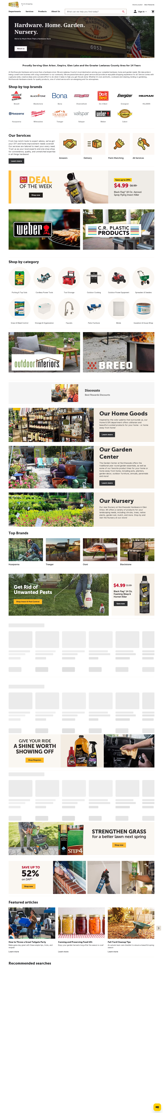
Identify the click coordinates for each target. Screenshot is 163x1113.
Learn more (16, 161)
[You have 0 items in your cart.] (152, 11)
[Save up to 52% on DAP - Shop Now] (81, 877)
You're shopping (26, 4)
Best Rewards (149, 5)
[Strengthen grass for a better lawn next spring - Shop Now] (81, 838)
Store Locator (137, 5)
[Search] (123, 12)
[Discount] (81, 393)
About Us (55, 11)
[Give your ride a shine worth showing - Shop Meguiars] (81, 750)
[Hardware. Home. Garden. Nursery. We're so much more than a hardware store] (81, 37)
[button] (29, 11)
